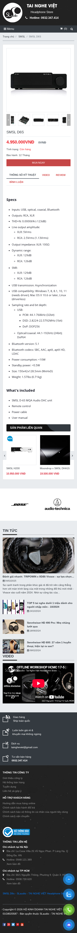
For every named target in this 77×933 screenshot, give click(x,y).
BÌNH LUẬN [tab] (16, 182)
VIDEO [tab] (46, 175)
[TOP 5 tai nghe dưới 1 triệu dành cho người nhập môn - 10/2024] (13, 607)
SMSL (21, 36)
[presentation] (4, 455)
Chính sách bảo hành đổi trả (19, 807)
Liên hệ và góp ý (12, 790)
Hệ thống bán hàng (14, 782)
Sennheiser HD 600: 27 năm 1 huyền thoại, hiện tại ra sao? (49, 644)
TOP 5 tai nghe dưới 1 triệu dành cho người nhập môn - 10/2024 (50, 605)
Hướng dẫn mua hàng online (19, 803)
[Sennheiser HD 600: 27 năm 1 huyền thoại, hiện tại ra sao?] (13, 646)
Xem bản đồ (13, 863)
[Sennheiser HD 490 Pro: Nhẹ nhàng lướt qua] (13, 626)
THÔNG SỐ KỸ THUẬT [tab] (22, 174)
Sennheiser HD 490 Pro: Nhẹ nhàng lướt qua (48, 624)
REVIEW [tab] (61, 175)
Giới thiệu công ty (13, 778)
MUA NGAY (38, 162)
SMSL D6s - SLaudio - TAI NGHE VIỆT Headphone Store (35, 893)
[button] (8, 120)
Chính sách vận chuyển (16, 816)
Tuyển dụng (9, 786)
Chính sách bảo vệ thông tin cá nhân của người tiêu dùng (35, 811)
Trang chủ (8, 36)
